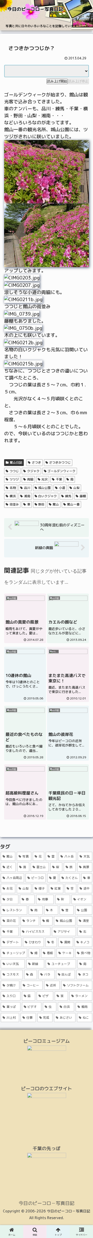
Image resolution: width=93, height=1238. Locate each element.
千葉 (59, 479)
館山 (56, 504)
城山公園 (44, 488)
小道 (62, 488)
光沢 (44, 479)
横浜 (13, 496)
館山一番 (73, 504)
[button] (83, 905)
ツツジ (14, 479)
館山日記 (16, 462)
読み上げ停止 (78, 81)
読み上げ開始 (57, 81)
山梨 (76, 488)
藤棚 (83, 496)
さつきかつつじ (60, 462)
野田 (41, 504)
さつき (36, 462)
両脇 (30, 479)
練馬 (68, 496)
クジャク (33, 471)
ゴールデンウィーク (61, 471)
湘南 (27, 496)
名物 (13, 488)
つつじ (14, 471)
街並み (14, 504)
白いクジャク (47, 496)
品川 (27, 488)
